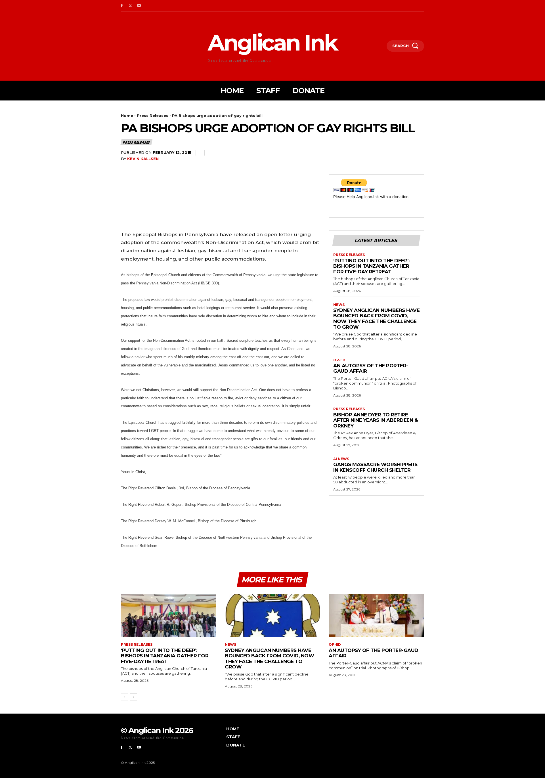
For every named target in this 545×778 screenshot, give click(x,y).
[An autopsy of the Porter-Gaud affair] (376, 615)
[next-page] (133, 697)
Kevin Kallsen (143, 158)
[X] (130, 6)
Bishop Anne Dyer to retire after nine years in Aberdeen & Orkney (375, 420)
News (339, 305)
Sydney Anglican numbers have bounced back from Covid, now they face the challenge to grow (376, 318)
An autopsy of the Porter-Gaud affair (370, 368)
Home (127, 115)
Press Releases (152, 115)
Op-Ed (339, 360)
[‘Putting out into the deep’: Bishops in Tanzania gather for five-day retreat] (168, 615)
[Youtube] (139, 6)
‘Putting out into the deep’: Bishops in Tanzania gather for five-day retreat (371, 266)
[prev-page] (124, 697)
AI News (341, 459)
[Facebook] (122, 6)
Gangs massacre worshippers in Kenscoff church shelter (375, 467)
